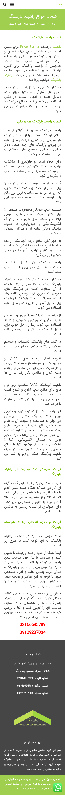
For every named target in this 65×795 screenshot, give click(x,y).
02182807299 (25, 678)
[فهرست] (12, 4)
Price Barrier (30, 47)
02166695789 (25, 686)
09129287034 (33, 632)
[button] (4, 4)
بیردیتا (17, 788)
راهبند (57, 47)
